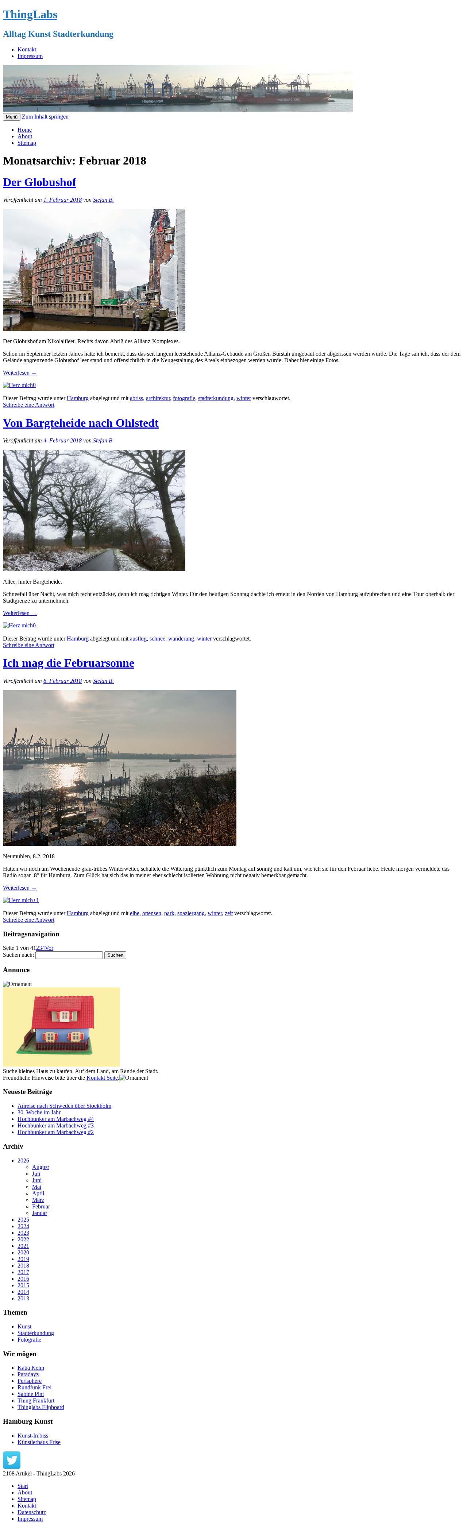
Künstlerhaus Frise (39, 1442)
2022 (23, 1239)
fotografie (184, 398)
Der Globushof (39, 182)
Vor (49, 948)
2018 (23, 1265)
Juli (36, 1174)
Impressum (30, 56)
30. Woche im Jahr (39, 1112)
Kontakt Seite (102, 1078)
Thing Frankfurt (36, 1400)
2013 (23, 1298)
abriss (136, 398)
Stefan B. (103, 200)
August (40, 1167)
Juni (37, 1180)
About (25, 136)
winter (243, 398)
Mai (36, 1187)
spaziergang (191, 913)
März (38, 1200)
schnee (157, 638)
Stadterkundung (36, 1333)
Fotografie (29, 1339)
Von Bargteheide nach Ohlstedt (81, 422)
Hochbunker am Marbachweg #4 (56, 1119)
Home (25, 130)
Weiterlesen (20, 373)
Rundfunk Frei (34, 1387)
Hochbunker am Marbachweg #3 (56, 1125)
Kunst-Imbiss (33, 1435)
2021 (23, 1246)
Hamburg (78, 398)
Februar (41, 1206)
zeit (229, 913)
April (38, 1193)
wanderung (181, 638)
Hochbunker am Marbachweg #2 (56, 1132)
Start (23, 1486)
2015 (23, 1285)
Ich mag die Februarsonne (68, 662)
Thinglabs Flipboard (41, 1407)
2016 (23, 1279)
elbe (134, 913)
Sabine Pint (31, 1394)
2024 (23, 1226)
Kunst (24, 1326)
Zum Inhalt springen (45, 116)
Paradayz (28, 1374)
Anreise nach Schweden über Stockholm (64, 1106)
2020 (23, 1252)
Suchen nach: (18, 955)
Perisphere (30, 1381)
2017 (23, 1272)
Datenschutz (32, 1512)
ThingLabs (30, 14)
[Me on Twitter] (11, 1467)
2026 (23, 1160)
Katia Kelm (31, 1368)
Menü (12, 117)
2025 (23, 1219)
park (169, 913)
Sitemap (27, 143)
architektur (158, 398)
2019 (23, 1259)
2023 (23, 1233)
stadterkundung (216, 398)
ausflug (138, 638)
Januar (39, 1213)
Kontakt (27, 49)
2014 (23, 1292)
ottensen (151, 913)
